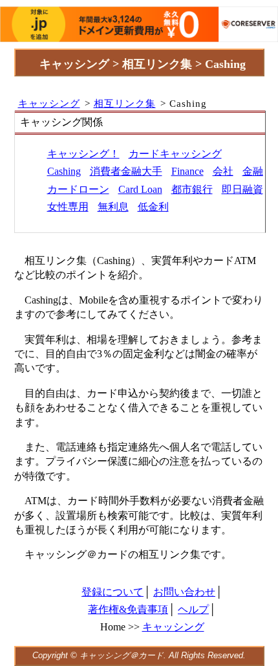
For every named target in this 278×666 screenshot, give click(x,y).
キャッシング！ (83, 153)
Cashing (64, 171)
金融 (252, 171)
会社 (223, 171)
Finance (187, 171)
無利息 (113, 206)
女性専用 (68, 206)
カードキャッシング (175, 153)
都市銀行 (192, 189)
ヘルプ (193, 609)
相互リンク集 (125, 103)
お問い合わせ (184, 591)
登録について (112, 591)
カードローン (78, 189)
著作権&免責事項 (128, 609)
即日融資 (242, 189)
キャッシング (49, 103)
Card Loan (140, 189)
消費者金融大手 (126, 171)
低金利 (153, 206)
